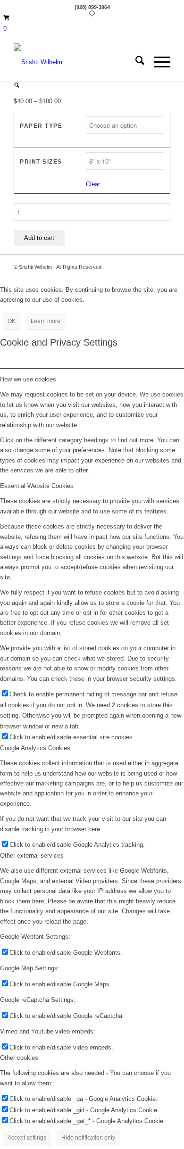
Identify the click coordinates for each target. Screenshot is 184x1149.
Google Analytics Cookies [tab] (35, 748)
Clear (93, 184)
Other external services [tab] (32, 855)
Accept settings (27, 1137)
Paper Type (41, 126)
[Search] (135, 62)
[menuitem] (135, 62)
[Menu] (157, 62)
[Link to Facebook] (149, 267)
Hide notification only (88, 1137)
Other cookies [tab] (19, 1057)
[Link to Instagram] (163, 267)
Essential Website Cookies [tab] (37, 485)
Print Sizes (41, 161)
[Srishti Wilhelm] (76, 62)
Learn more (45, 321)
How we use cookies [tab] (28, 379)
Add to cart (39, 237)
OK (12, 321)
